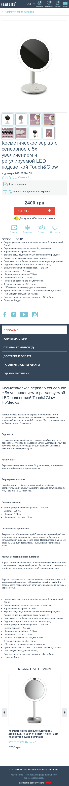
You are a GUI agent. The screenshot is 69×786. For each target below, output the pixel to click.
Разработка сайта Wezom (31, 782)
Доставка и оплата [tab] (17, 356)
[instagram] (35, 314)
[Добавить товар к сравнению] (27, 229)
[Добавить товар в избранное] (55, 229)
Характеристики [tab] (15, 338)
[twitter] (14, 314)
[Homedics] (8, 4)
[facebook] (5, 314)
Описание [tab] (11, 330)
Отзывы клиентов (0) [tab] (19, 347)
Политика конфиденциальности (41, 774)
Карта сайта (17, 774)
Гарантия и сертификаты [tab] (22, 364)
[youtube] (24, 314)
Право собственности (33, 778)
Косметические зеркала (19, 12)
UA (27, 3)
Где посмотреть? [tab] (16, 373)
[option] (34, 712)
